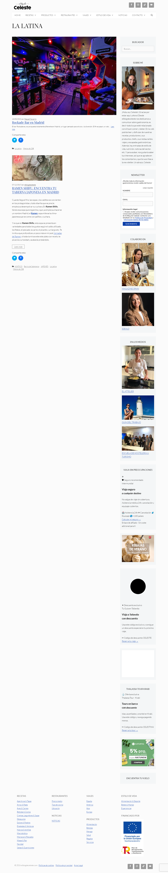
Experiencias (126, 808)
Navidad (20, 844)
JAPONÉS (44, 266)
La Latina (18, 148)
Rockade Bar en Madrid (28, 122)
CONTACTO (137, 15)
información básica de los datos (136, 220)
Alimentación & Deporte (130, 801)
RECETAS (29, 15)
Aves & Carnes (22, 808)
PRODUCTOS (47, 15)
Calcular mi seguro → (131, 519)
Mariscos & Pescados (25, 837)
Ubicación (56, 808)
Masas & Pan (22, 840)
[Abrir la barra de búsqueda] (152, 15)
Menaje (89, 831)
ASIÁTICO (18, 266)
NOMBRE (126, 191)
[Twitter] (14, 140)
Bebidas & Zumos (24, 812)
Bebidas (89, 828)
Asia (88, 808)
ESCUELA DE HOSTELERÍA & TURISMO (135, 455)
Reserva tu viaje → (130, 641)
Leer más (18, 246)
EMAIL (125, 200)
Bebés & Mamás (127, 805)
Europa (89, 812)
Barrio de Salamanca (31, 266)
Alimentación (91, 824)
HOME (18, 15)
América (89, 805)
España (89, 801)
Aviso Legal (78, 865)
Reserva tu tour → (130, 730)
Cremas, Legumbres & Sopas (28, 815)
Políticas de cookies (46, 865)
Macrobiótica (22, 833)
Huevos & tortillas (24, 830)
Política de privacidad (64, 865)
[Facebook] (20, 140)
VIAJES (86, 15)
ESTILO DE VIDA (103, 15)
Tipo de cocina (57, 805)
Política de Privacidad (143, 218)
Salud (88, 835)
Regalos (89, 838)
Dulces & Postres (23, 822)
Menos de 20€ (28, 148)
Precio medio (57, 801)
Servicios (90, 842)
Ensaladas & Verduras (25, 826)
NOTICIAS (122, 15)
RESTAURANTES (68, 15)
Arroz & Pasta (22, 805)
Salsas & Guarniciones (25, 847)
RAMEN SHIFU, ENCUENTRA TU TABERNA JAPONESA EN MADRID (35, 190)
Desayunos (21, 819)
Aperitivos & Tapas (24, 801)
